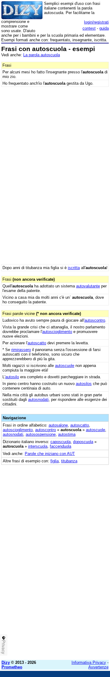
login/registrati (96, 22)
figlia (54, 461)
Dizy (6, 662)
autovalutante (88, 286)
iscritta (74, 267)
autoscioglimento (57, 331)
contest (89, 28)
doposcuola (83, 441)
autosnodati (38, 399)
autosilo (12, 377)
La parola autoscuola (41, 55)
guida (104, 28)
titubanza (69, 461)
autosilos (84, 383)
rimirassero (21, 349)
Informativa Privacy (89, 662)
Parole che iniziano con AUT (50, 453)
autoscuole (64, 365)
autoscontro (94, 320)
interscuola (37, 446)
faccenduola (60, 446)
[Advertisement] (55, 600)
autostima (66, 434)
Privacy (4, 647)
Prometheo (12, 667)
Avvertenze (98, 667)
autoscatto (37, 343)
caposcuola (60, 441)
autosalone (58, 425)
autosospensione (41, 434)
